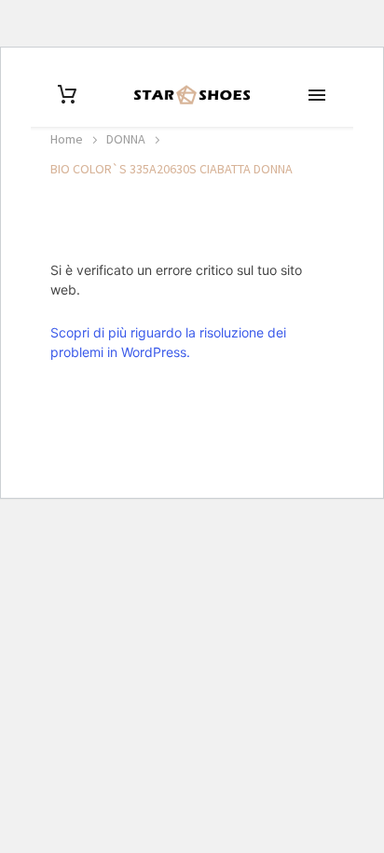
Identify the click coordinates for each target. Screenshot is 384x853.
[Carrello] (67, 94)
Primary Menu (317, 95)
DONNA (125, 139)
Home (66, 139)
